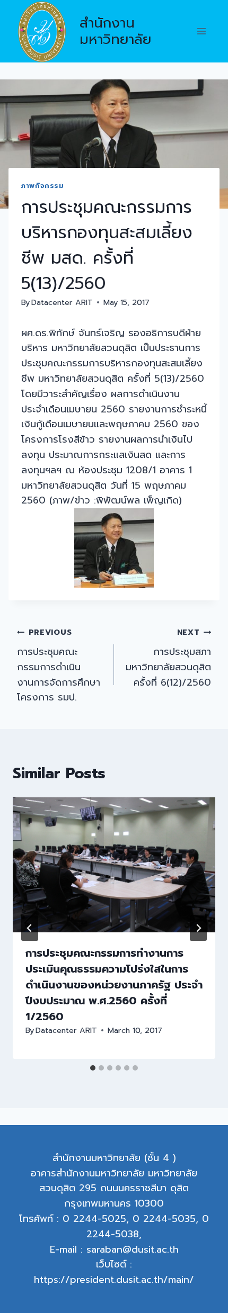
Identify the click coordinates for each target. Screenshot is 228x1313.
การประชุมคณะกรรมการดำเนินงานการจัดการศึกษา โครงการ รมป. (58, 665)
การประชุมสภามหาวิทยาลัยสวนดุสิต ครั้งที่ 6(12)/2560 (168, 657)
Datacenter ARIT (62, 302)
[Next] (198, 928)
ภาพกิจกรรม (42, 186)
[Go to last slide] (29, 928)
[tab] (92, 1068)
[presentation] (114, 864)
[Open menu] (201, 31)
